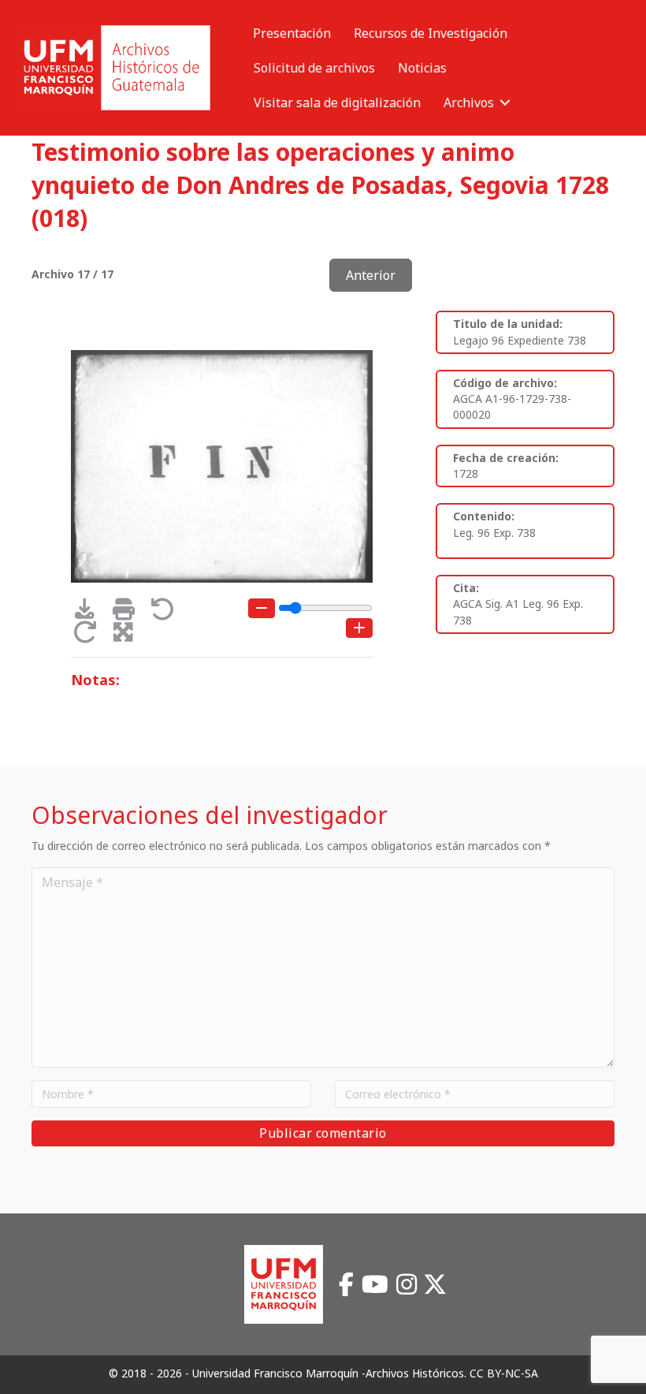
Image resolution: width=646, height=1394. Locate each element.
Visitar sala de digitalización (337, 102)
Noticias (422, 67)
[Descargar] (90, 613)
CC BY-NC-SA (504, 1373)
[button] (505, 102)
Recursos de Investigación (430, 33)
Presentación (292, 33)
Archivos (469, 102)
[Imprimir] (129, 613)
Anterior (370, 275)
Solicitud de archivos (314, 67)
